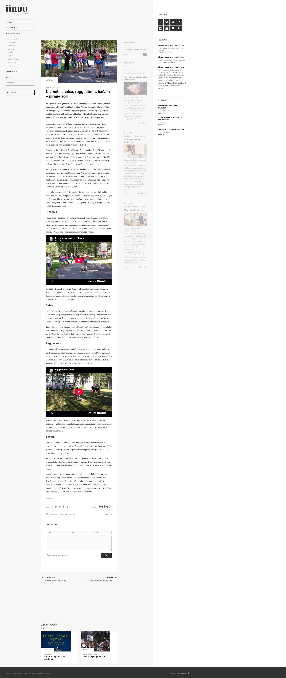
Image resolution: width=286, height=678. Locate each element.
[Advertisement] (94, 20)
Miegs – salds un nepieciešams (171, 45)
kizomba (61, 514)
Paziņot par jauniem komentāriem (58, 555)
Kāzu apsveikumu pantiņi (132, 140)
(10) (134, 79)
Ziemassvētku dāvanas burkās (171, 129)
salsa (66, 514)
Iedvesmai (11, 49)
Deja (9, 56)
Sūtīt (106, 555)
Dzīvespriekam (12, 33)
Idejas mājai (12, 62)
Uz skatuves (12, 42)
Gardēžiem (11, 46)
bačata (52, 514)
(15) (132, 142)
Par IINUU (9, 22)
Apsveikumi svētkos (138, 73)
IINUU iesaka (10, 83)
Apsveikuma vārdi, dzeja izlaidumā (135, 78)
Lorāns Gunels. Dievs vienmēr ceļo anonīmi (170, 118)
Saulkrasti (72, 514)
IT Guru (9, 77)
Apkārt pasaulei (13, 39)
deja (56, 514)
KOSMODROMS (182, 674)
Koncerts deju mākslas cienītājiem (54, 657)
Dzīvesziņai (10, 28)
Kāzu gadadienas (132, 210)
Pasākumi (11, 52)
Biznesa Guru (11, 72)
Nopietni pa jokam (13, 59)
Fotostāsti (11, 66)
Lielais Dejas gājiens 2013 (95, 656)
